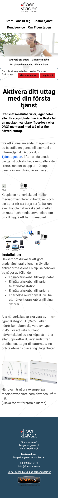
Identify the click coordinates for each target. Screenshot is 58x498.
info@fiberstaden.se (29, 466)
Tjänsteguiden (12, 157)
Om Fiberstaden (39, 27)
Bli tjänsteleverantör (21, 65)
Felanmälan (41, 65)
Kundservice (16, 27)
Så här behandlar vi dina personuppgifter (29, 472)
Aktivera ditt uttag (19, 60)
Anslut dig (23, 21)
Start (9, 21)
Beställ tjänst (43, 21)
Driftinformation (40, 60)
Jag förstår (48, 75)
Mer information (28, 75)
